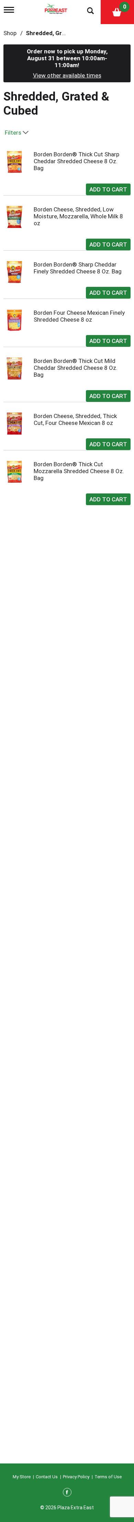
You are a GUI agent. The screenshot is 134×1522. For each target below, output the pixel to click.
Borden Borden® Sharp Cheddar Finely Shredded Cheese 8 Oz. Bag (78, 268)
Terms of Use (108, 1476)
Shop (9, 33)
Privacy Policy (76, 1476)
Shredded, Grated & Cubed (62, 33)
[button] (108, 188)
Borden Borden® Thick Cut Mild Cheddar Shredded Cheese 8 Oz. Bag (76, 367)
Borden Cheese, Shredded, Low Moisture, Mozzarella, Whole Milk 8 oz (78, 216)
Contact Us (47, 1476)
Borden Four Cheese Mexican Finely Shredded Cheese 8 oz (79, 316)
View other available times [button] (67, 75)
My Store (22, 1476)
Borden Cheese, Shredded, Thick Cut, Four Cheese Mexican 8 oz (75, 419)
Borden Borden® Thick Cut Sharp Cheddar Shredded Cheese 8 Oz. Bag (76, 161)
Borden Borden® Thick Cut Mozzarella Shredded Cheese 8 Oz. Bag (79, 471)
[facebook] (67, 1493)
